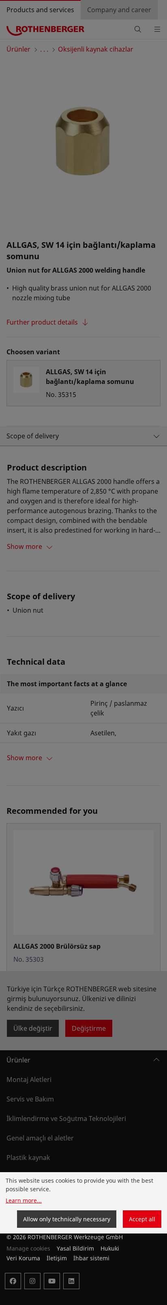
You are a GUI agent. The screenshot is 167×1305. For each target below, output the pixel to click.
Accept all (142, 1219)
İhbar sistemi (91, 1258)
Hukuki (110, 1248)
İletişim (57, 1258)
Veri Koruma (23, 1258)
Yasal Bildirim (75, 1248)
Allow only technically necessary (66, 1219)
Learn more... (24, 1200)
